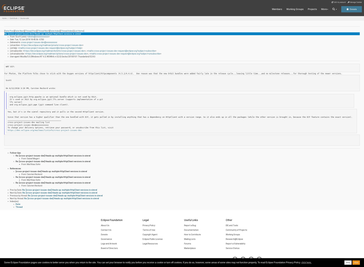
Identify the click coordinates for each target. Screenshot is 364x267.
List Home (79, 31)
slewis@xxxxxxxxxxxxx (38, 36)
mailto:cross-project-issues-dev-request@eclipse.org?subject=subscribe (121, 51)
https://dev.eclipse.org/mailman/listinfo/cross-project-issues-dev (54, 51)
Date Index (55, 31)
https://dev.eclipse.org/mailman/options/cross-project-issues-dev (56, 54)
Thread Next (43, 31)
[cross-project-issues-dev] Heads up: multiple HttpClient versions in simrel (51, 171)
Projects (312, 9)
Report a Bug (190, 225)
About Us (105, 225)
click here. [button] (306, 262)
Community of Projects (236, 230)
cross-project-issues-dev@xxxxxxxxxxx (39, 42)
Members (277, 9)
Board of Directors (109, 248)
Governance (106, 239)
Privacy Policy (149, 225)
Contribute (13, 18)
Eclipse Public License (153, 239)
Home (4, 18)
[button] (334, 9)
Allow (356, 263)
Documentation (191, 230)
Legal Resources (150, 243)
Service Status (232, 248)
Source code (24, 18)
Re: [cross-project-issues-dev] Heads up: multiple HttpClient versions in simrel (53, 156)
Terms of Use (149, 230)
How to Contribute (192, 234)
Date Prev (9, 31)
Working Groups (295, 9)
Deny (348, 263)
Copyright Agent (150, 234)
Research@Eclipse (234, 239)
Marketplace (190, 248)
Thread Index (67, 31)
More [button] (324, 9)
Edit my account (339, 2)
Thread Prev (30, 31)
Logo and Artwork (109, 243)
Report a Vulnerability (235, 243)
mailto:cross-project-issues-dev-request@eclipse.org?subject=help (50, 48)
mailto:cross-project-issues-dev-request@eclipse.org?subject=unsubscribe (125, 54)
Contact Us (106, 230)
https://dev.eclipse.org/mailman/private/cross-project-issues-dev (52, 45)
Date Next (19, 31)
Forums (187, 243)
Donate (353, 9)
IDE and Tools (232, 225)
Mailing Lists (190, 239)
